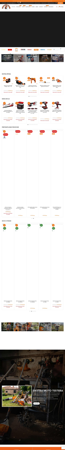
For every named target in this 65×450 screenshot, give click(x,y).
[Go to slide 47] (55, 53)
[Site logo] (6, 6)
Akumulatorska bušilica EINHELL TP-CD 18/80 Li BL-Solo (57, 111)
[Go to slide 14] (21, 53)
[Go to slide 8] (15, 53)
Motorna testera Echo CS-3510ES (8, 301)
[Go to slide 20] (27, 53)
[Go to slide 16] (23, 53)
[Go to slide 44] (52, 53)
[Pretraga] (57, 7)
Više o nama (36, 403)
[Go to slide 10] (17, 53)
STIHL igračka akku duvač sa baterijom (32, 208)
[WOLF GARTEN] (3, 49)
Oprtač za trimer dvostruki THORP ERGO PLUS (20, 208)
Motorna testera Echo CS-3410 (57, 301)
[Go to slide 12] (19, 53)
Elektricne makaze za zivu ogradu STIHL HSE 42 (44, 86)
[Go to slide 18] (25, 53)
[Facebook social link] (17, 2)
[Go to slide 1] (31, 218)
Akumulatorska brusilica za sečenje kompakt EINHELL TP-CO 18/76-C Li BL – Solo (32, 112)
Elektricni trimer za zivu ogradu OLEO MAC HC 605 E (57, 86)
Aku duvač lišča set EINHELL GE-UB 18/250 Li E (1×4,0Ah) (8, 111)
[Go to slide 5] (12, 53)
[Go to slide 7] (14, 53)
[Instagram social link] (19, 2)
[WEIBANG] (23, 49)
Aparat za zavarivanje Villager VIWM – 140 (8, 86)
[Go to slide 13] (20, 53)
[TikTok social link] (20, 4)
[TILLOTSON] (36, 49)
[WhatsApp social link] (18, 4)
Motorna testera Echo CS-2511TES (20, 301)
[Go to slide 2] (9, 53)
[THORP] (42, 49)
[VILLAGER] (29, 49)
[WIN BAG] (10, 49)
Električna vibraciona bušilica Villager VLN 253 (32, 86)
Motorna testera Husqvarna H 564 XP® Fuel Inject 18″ (8, 208)
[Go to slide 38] (46, 53)
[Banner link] (7, 58)
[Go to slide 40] (48, 53)
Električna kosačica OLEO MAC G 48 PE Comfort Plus (20, 86)
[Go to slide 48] (56, 53)
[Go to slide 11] (18, 53)
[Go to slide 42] (50, 53)
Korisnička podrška (60, 3)
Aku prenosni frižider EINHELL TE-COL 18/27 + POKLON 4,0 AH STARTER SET (20, 112)
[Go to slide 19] (26, 53)
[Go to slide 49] (57, 53)
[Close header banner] (63, 1)
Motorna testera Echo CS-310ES (45, 301)
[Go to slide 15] (22, 53)
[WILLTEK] (16, 49)
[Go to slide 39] (47, 53)
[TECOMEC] (49, 49)
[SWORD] (56, 49)
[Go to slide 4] (11, 53)
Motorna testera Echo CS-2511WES (32, 301)
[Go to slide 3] (10, 53)
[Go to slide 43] (51, 53)
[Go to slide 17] (24, 53)
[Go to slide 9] (16, 53)
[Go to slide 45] (53, 53)
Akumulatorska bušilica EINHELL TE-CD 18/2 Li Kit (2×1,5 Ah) (44, 111)
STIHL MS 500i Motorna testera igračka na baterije (57, 208)
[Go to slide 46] (54, 53)
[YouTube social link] (20, 2)
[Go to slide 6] (13, 53)
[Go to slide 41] (49, 53)
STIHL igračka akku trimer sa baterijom (44, 208)
